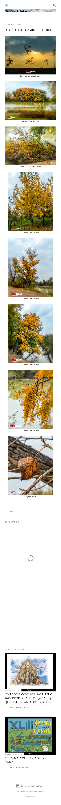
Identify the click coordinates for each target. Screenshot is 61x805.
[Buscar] (54, 5)
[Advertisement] (30, 620)
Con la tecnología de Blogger (33, 786)
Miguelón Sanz (16, 10)
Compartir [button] (9, 511)
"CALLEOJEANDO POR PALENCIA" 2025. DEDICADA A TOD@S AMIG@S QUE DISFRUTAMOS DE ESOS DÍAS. (29, 698)
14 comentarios (22, 707)
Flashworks (39, 791)
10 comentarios (22, 767)
